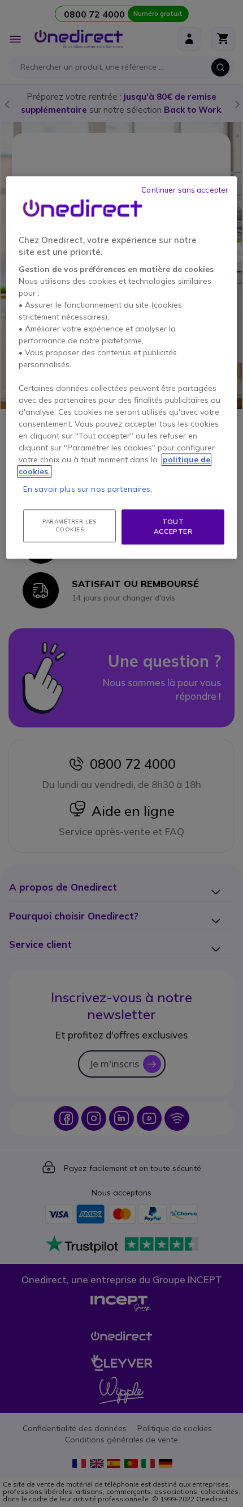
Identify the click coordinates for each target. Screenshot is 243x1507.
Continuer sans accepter (184, 189)
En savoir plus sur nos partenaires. (88, 489)
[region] (121, 367)
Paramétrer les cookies (69, 525)
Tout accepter (173, 526)
